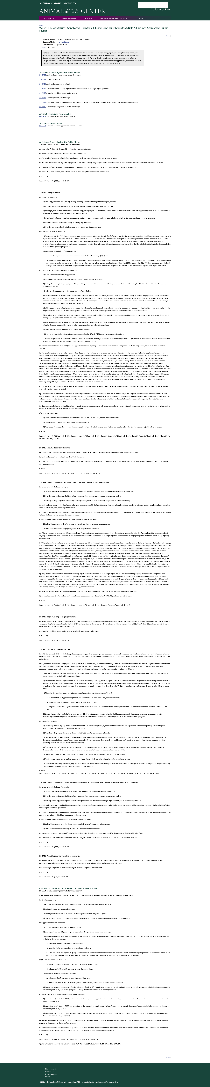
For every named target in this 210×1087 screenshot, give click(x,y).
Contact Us (49, 1071)
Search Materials (68, 18)
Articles (88, 18)
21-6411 (42, 75)
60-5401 (42, 116)
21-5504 (42, 126)
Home (41, 25)
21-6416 (42, 98)
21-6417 (42, 102)
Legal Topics (47, 18)
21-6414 (42, 88)
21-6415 (42, 93)
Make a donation (51, 1074)
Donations (140, 18)
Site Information (51, 1069)
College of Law (70, 1082)
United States (64, 42)
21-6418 (42, 107)
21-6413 (42, 84)
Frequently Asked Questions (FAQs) (113, 18)
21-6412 (42, 79)
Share (168, 36)
